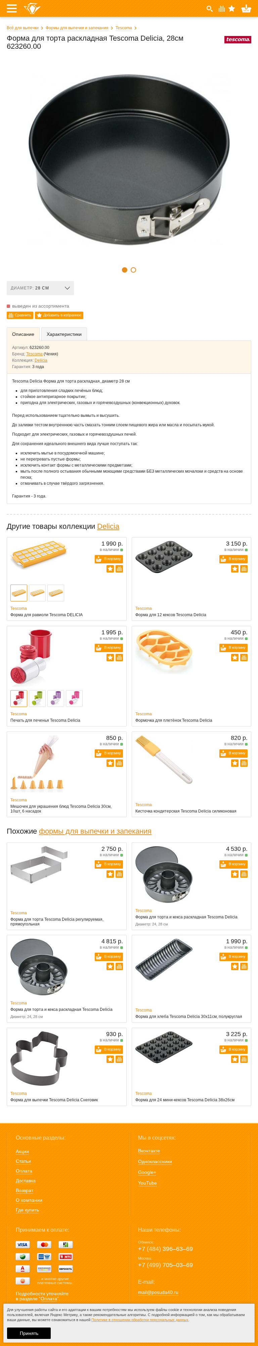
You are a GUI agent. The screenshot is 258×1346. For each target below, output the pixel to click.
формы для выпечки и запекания (95, 831)
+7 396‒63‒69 (165, 1248)
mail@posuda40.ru (158, 1292)
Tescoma (124, 28)
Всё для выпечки (23, 28)
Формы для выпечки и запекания (77, 28)
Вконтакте (149, 1150)
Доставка (26, 1180)
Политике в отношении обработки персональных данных (139, 1320)
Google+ (147, 1172)
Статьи (23, 1161)
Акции (22, 1151)
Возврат (24, 1190)
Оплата (24, 1171)
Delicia (41, 360)
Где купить (27, 1210)
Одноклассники (155, 1161)
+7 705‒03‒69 (165, 1265)
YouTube (147, 1183)
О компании (29, 1200)
